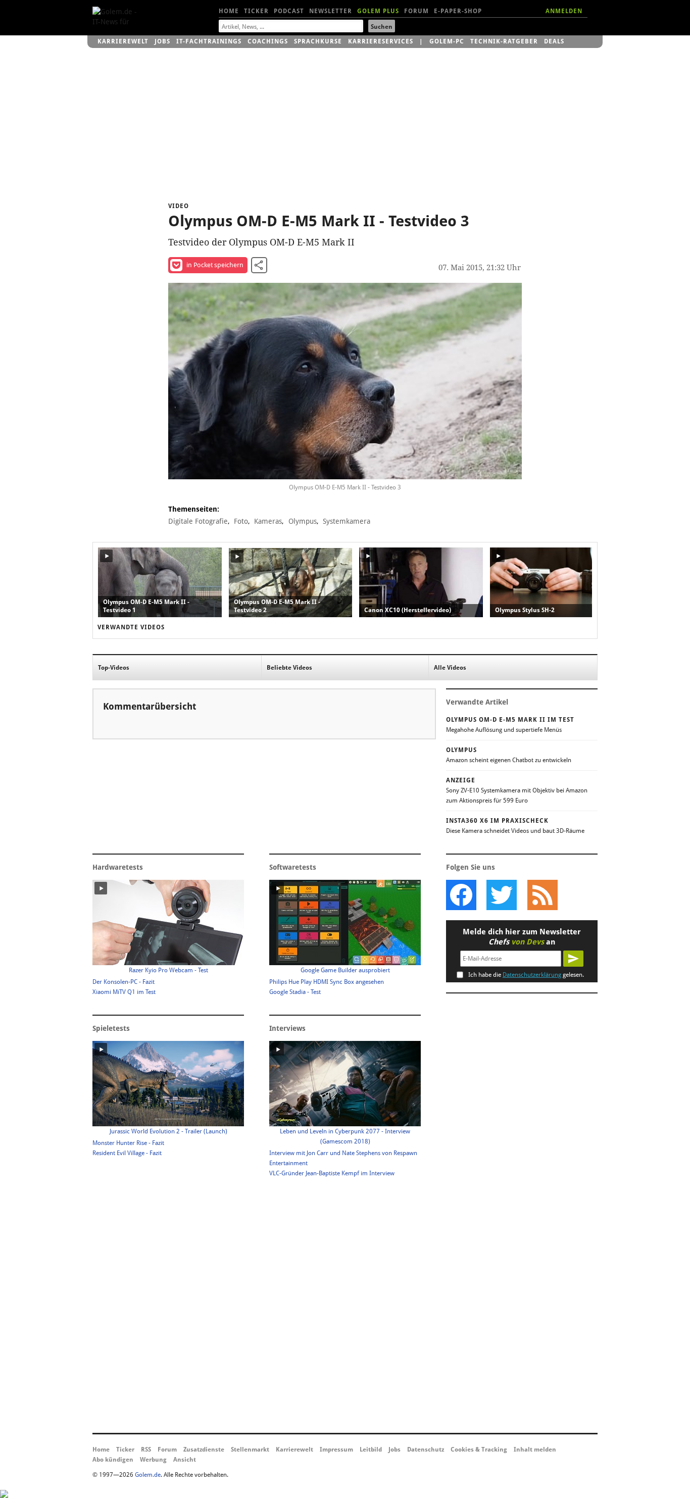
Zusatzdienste (203, 1449)
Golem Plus (378, 11)
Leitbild (371, 1449)
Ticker (256, 11)
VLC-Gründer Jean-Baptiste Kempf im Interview (332, 1173)
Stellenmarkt (250, 1449)
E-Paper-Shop (458, 11)
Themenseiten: (193, 509)
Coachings (268, 41)
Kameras (268, 521)
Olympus (302, 521)
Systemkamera (346, 521)
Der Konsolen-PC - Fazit (123, 981)
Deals (554, 41)
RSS (146, 1449)
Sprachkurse (318, 41)
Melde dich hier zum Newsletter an (522, 936)
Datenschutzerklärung (532, 974)
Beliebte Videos (289, 667)
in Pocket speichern (214, 265)
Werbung (153, 1459)
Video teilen (259, 265)
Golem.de (148, 1474)
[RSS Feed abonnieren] (542, 895)
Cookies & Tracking (479, 1449)
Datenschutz (425, 1449)
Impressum (336, 1449)
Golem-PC (446, 41)
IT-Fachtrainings (208, 41)
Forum (416, 11)
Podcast (289, 11)
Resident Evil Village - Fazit (127, 1153)
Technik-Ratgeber (504, 41)
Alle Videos (450, 667)
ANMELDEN (564, 11)
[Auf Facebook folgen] (461, 895)
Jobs (162, 41)
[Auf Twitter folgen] (501, 895)
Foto (241, 521)
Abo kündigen (112, 1459)
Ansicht (184, 1459)
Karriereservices (380, 41)
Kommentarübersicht (149, 706)
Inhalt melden (535, 1449)
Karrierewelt (123, 41)
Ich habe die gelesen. (526, 974)
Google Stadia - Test (295, 991)
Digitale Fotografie (198, 521)
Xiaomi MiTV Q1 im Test (124, 991)
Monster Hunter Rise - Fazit (128, 1142)
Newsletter (330, 11)
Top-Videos (113, 667)
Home (229, 11)
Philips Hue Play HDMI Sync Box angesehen (326, 981)
